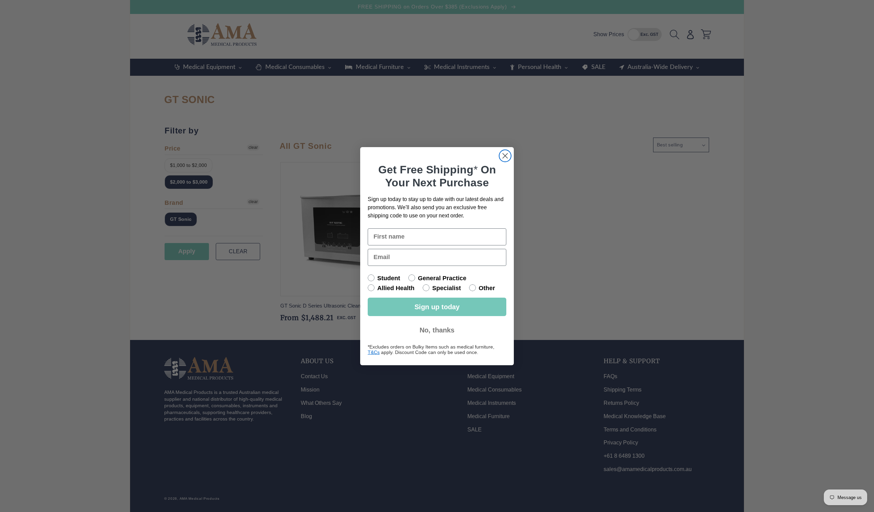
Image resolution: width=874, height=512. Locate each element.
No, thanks (437, 330)
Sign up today (437, 307)
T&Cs (374, 352)
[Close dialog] (505, 156)
